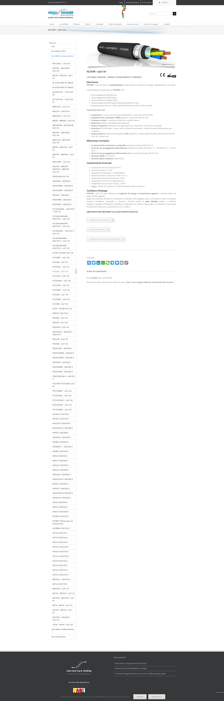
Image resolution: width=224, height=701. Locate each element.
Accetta (140, 697)
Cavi (53, 46)
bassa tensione (116, 85)
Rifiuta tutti (157, 697)
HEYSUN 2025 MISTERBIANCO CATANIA (131, 668)
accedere (94, 278)
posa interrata (151, 201)
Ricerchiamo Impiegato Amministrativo (131, 663)
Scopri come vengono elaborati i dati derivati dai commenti (149, 282)
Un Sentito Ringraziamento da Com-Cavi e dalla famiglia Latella (140, 673)
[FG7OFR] (131, 41)
